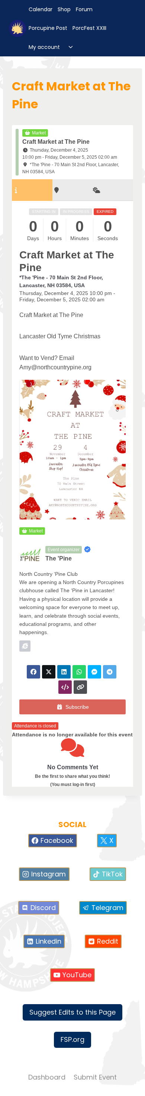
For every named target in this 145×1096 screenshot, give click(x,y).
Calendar (40, 9)
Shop (64, 9)
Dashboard (46, 1077)
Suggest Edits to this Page (72, 1012)
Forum (84, 9)
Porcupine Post (48, 28)
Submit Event (95, 1077)
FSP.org (72, 1039)
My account (44, 47)
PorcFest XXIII (89, 28)
